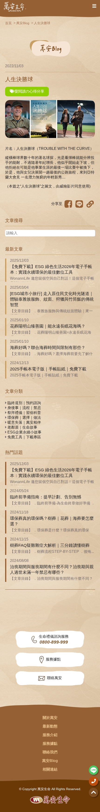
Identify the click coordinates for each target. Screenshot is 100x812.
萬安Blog (22, 23)
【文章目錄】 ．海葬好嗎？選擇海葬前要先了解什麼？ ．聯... (51, 356)
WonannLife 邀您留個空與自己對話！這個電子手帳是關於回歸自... (52, 280)
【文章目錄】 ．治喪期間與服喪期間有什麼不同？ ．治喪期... (51, 581)
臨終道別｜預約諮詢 (24, 403)
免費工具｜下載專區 (24, 437)
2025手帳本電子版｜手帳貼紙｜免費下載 (48, 369)
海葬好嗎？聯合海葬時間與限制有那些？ (47, 347)
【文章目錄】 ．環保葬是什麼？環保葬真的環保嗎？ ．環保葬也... (49, 532)
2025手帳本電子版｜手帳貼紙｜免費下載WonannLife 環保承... (44, 377)
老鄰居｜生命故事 (22, 427)
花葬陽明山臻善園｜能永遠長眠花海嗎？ (47, 326)
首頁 (8, 23)
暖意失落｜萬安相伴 (24, 422)
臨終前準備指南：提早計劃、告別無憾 (45, 497)
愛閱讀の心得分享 (29, 91)
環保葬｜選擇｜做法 (24, 417)
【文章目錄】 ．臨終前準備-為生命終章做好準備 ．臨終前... (52, 505)
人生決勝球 (42, 23)
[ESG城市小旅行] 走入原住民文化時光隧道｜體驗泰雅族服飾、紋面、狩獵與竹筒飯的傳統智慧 (52, 299)
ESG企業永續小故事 (24, 432)
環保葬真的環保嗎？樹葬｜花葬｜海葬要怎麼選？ (52, 521)
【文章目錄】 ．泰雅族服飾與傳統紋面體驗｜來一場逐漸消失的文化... (51, 313)
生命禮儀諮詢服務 (54, 639)
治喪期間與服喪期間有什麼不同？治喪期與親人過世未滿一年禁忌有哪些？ (52, 569)
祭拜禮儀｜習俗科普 (24, 413)
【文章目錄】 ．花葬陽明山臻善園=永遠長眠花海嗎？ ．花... (50, 334)
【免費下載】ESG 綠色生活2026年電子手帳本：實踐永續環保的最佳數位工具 (51, 269)
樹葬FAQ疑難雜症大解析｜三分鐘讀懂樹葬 (50, 545)
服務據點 (53, 659)
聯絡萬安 (54, 678)
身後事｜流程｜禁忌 (24, 408)
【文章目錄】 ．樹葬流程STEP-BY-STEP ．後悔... (52, 552)
